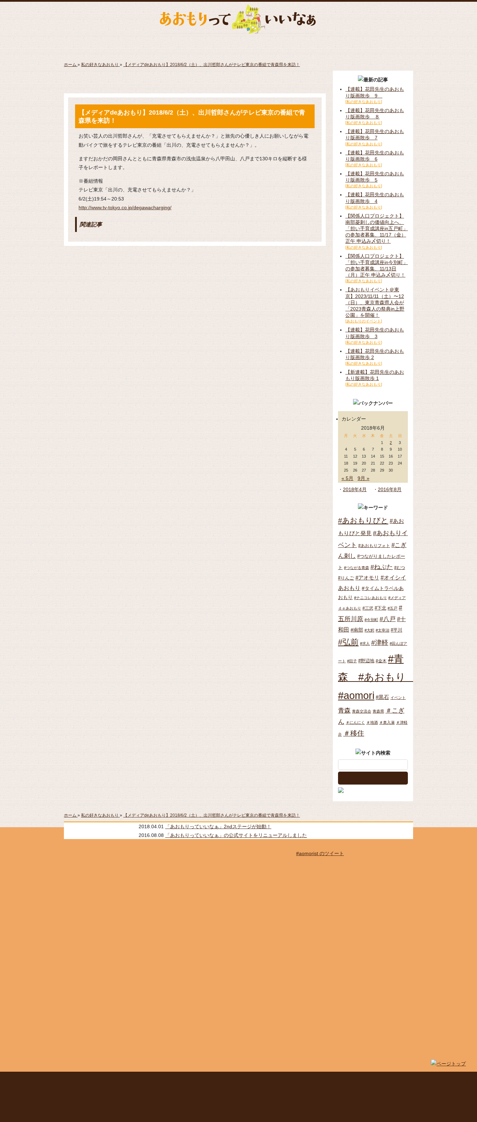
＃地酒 (372, 722)
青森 (344, 710)
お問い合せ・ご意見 (335, 1081)
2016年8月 (390, 489)
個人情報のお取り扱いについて (265, 1081)
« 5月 (347, 478)
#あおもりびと (363, 520)
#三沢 (367, 608)
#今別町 (371, 620)
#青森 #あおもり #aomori (377, 677)
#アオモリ (367, 578)
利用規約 (206, 1081)
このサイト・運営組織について (121, 1081)
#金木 (381, 660)
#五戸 (392, 608)
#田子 (352, 661)
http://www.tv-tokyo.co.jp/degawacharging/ (125, 207)
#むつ (399, 567)
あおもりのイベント (238, 45)
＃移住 (353, 733)
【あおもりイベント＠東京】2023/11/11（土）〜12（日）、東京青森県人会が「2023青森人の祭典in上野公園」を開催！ (374, 302)
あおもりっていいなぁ (238, 19)
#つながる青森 (356, 568)
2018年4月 (355, 489)
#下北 (380, 608)
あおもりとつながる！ (149, 45)
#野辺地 (366, 660)
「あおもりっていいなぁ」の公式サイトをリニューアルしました (236, 835)
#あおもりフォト (374, 545)
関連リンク (377, 1081)
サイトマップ (174, 1081)
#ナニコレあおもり (370, 598)
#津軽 (379, 642)
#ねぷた (381, 566)
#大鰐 (369, 630)
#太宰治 (382, 630)
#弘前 (348, 642)
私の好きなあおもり (327, 45)
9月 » (363, 478)
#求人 (365, 643)
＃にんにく (355, 722)
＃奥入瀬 (387, 722)
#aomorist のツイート (320, 853)
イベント (398, 697)
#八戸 (388, 618)
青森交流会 (361, 711)
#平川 (396, 630)
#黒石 (382, 697)
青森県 (378, 711)
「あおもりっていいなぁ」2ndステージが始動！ (218, 826)
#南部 (357, 630)
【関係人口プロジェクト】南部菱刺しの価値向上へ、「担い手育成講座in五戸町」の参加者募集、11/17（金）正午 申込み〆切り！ (376, 228)
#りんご (346, 578)
